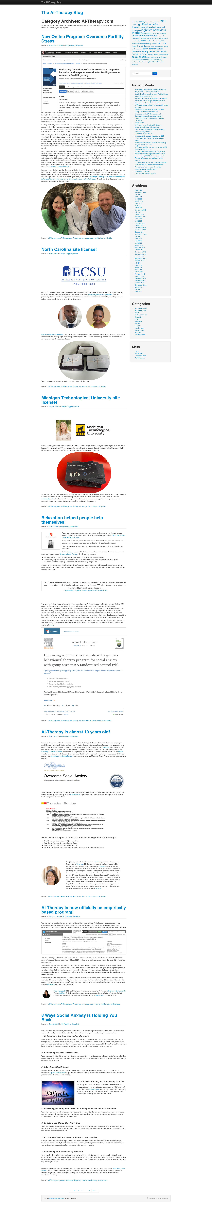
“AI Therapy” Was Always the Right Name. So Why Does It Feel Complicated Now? (150, 90)
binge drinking (155, 22)
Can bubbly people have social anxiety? (148, 116)
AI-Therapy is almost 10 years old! (75, 732)
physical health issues (57, 1072)
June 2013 (138, 265)
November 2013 (140, 254)
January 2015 (139, 225)
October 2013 (139, 256)
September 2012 (140, 285)
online (138, 41)
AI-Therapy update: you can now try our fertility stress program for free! (151, 148)
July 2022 (138, 194)
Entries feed (139, 353)
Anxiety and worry (79, 238)
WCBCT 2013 (154, 61)
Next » (95, 1191)
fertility (97, 238)
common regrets (94, 1089)
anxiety (142, 21)
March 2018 (139, 201)
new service (99, 995)
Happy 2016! (139, 123)
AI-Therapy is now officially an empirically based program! (83, 909)
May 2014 (138, 241)
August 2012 (139, 287)
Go (155, 73)
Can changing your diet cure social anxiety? (150, 129)
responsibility (139, 49)
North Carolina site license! (69, 249)
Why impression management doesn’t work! (150, 153)
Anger (137, 312)
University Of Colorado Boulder (62, 756)
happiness (135, 38)
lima (148, 38)
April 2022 (138, 199)
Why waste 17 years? (142, 171)
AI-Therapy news (54, 238)
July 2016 (138, 212)
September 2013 (140, 258)
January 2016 (139, 214)
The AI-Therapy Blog (56, 1198)
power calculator (159, 46)
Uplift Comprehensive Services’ (52, 334)
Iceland (102, 866)
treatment (136, 59)
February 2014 (140, 247)
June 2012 (138, 291)
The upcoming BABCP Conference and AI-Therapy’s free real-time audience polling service (149, 158)
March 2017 (139, 208)
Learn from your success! (143, 134)
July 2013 (138, 263)
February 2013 (140, 274)
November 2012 (140, 280)
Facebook (105, 747)
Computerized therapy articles (145, 173)
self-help (164, 52)
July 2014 (138, 236)
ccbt (133, 25)
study (69, 552)
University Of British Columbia (51, 751)
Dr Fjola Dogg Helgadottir (74, 45)
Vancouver (80, 864)
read (51, 625)
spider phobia (150, 57)
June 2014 (138, 238)
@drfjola (98, 888)
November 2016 (140, 210)
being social (148, 22)
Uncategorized (140, 335)
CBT (163, 21)
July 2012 (138, 289)
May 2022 (138, 197)
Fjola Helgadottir (59, 991)
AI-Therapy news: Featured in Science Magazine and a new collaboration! (148, 126)
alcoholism (135, 22)
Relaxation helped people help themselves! (72, 519)
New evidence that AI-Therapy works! (148, 114)
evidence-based (47, 499)
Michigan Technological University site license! (80, 400)
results (120, 751)
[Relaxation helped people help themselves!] (50, 541)
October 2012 (139, 283)
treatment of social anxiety (140, 62)
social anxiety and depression (158, 54)
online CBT (146, 40)
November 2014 (140, 230)
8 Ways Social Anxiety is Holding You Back (79, 1017)
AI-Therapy (98, 862)
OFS (135, 41)
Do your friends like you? (143, 145)
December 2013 (140, 252)
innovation (143, 38)
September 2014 (140, 234)
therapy (164, 57)
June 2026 (138, 190)
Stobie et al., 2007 (73, 537)
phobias (151, 46)
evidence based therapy (144, 35)
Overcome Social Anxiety (68, 554)
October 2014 (139, 232)
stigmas (157, 57)
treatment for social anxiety (151, 59)
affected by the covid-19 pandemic (100, 294)
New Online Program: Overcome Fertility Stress (82, 38)
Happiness (77, 1180)
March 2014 (139, 245)
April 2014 (138, 243)
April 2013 (138, 269)
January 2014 (139, 250)
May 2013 (138, 267)
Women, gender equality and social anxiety (150, 151)
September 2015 (140, 216)
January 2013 (139, 276)
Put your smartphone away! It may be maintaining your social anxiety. (148, 168)
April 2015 (138, 221)
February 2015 (140, 223)
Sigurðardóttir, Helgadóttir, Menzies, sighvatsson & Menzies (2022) (86, 590)
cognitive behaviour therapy (149, 31)
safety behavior (149, 48)
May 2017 (138, 205)
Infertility (109, 238)
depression (90, 238)
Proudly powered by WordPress (158, 1198)
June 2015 (138, 219)
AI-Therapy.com (66, 238)
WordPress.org (140, 358)
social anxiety (91, 386)
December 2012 (140, 278)
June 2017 (138, 203)
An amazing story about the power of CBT (149, 136)
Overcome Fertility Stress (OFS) (60, 167)
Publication (51, 984)
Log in (137, 351)
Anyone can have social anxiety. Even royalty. (150, 142)
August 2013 (139, 261)
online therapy (156, 41)
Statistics (138, 332)
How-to (102, 238)
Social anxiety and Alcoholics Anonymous (149, 165)
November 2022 (140, 192)
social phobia (101, 386)
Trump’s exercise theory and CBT (146, 112)
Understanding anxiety (142, 131)
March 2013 (139, 272)
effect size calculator (159, 33)
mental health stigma (156, 38)
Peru (147, 46)
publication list (75, 794)
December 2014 (140, 227)
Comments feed (140, 355)
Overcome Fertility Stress (147, 44)
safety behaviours (151, 51)
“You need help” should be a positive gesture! (150, 162)
